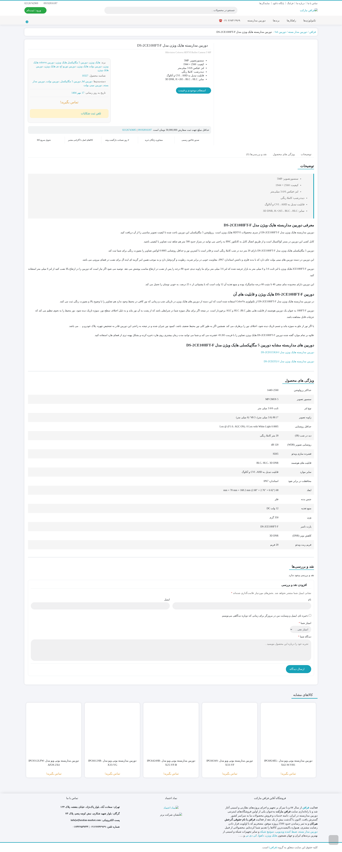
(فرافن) (273, 847)
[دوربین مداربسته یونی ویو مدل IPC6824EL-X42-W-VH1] (288, 730)
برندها (275, 20)
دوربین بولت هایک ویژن (89, 66)
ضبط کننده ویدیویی (286, 831)
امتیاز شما (305, 623)
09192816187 (51, 3)
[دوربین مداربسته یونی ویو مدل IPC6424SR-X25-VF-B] (171, 730)
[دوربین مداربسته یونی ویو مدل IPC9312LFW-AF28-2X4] (53, 730)
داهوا (261, 835)
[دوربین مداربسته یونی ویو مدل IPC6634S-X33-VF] (229, 730)
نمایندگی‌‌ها (264, 3)
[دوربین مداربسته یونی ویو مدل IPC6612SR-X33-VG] (112, 730)
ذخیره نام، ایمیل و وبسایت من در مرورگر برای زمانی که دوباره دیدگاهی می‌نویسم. (264, 615)
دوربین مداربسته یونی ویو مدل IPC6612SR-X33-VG (112, 762)
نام (309, 599)
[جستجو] (107, 10)
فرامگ (290, 3)
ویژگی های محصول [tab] (284, 154)
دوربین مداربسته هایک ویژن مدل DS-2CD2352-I (289, 361)
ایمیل (167, 599)
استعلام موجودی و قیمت (192, 90)
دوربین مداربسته (256, 20)
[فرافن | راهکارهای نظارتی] (309, 10)
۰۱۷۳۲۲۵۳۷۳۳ (80, 826)
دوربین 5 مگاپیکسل (71, 81)
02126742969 (31, 3)
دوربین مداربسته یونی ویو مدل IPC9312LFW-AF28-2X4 (53, 762)
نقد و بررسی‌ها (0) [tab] (256, 154)
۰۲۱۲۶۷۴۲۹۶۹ (98, 826)
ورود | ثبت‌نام (34, 10)
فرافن (312, 31)
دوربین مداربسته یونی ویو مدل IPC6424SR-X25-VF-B (171, 762)
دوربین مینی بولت (93, 85)
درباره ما (300, 3)
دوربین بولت (52, 81)
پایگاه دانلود (278, 3)
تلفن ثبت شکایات (91, 113)
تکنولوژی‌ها (309, 20)
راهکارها (291, 20)
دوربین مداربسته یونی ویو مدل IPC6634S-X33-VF (229, 762)
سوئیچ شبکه (267, 831)
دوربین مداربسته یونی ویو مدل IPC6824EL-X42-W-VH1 (288, 762)
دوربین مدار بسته (297, 31)
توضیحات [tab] (306, 154)
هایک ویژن (94, 62)
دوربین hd (280, 31)
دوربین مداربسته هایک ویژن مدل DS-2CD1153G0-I (287, 352)
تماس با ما (312, 3)
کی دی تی (251, 835)
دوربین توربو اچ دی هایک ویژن (60, 66)
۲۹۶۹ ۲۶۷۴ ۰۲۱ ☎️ (229, 20)
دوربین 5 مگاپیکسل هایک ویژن (72, 62)
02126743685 (129, 130)
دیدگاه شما (304, 636)
